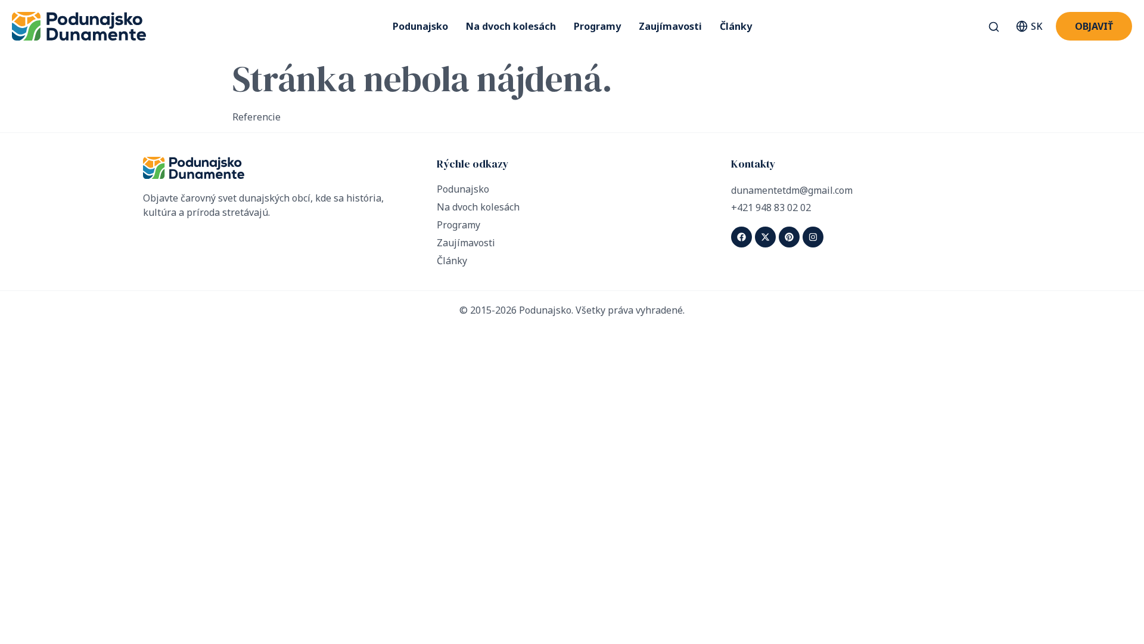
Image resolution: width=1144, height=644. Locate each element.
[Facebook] (741, 237)
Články (736, 26)
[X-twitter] (765, 237)
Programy (597, 26)
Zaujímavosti (670, 26)
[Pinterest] (789, 237)
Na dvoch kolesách (511, 26)
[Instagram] (813, 237)
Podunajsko (420, 26)
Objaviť (1094, 26)
